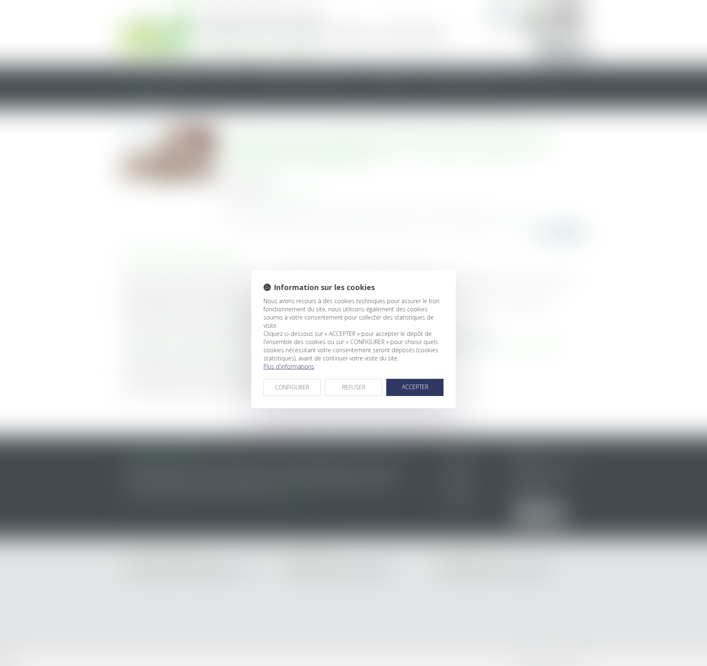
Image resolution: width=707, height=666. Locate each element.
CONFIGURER (292, 387)
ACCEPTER (415, 387)
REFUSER (353, 387)
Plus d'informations (288, 366)
